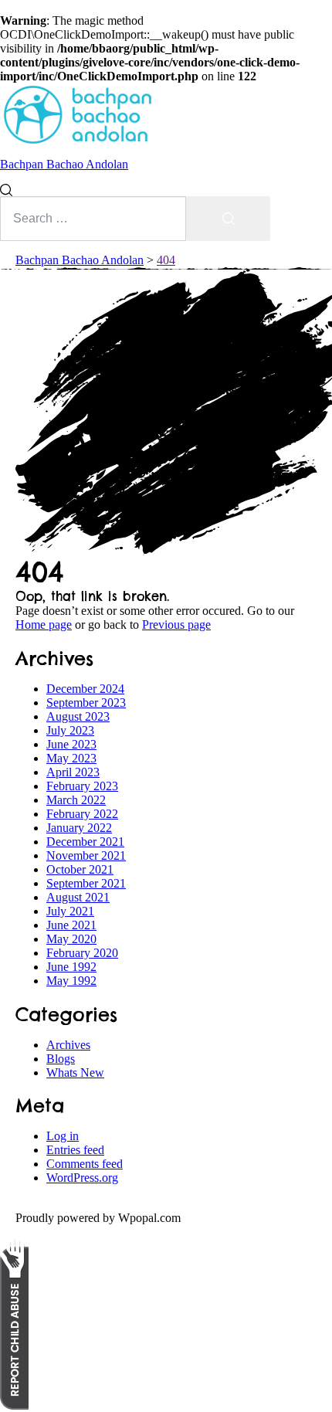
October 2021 (79, 869)
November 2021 (86, 855)
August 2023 (78, 716)
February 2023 (82, 786)
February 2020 (82, 952)
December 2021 (85, 841)
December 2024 (85, 688)
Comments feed (84, 1163)
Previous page (176, 624)
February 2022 (82, 813)
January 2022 (79, 827)
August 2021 (78, 897)
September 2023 (86, 702)
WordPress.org (82, 1177)
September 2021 (86, 883)
